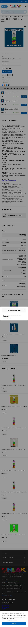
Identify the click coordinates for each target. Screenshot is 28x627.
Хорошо (14, 623)
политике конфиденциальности (9, 620)
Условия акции (6, 318)
